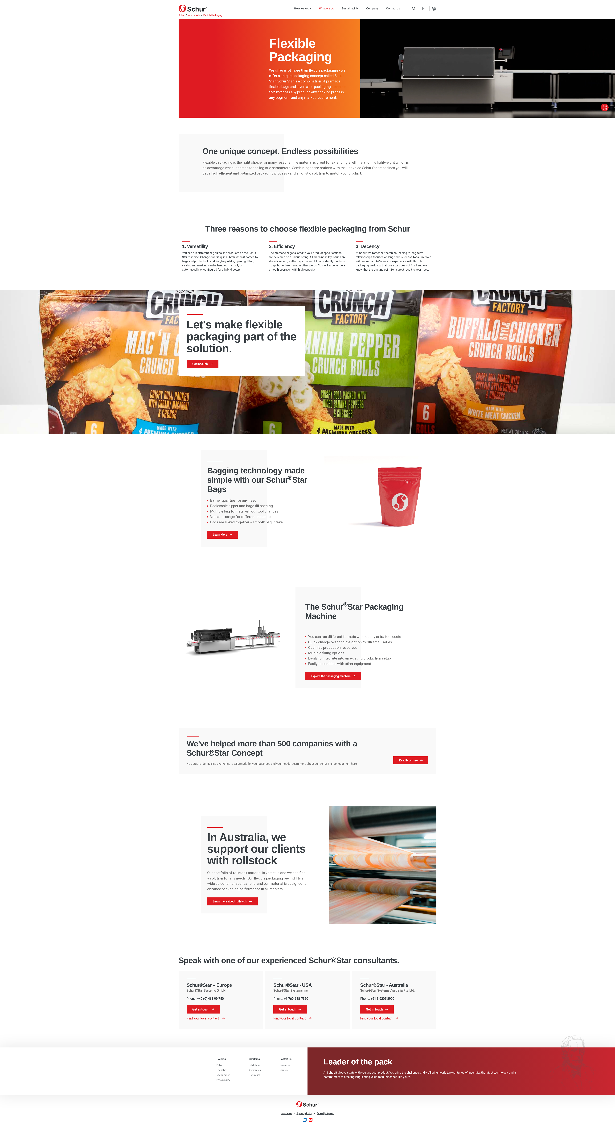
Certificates (255, 1070)
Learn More (220, 534)
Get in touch (200, 364)
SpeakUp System (325, 1113)
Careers (284, 1070)
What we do (326, 8)
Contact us (393, 8)
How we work (302, 8)
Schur (181, 15)
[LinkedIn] (305, 1119)
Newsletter (286, 1113)
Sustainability (350, 8)
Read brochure (408, 760)
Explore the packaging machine (331, 676)
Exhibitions (254, 1065)
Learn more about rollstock (230, 901)
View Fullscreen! (605, 107)
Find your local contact (203, 1018)
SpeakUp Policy (304, 1113)
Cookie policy (223, 1075)
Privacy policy (223, 1080)
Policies (220, 1065)
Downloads (254, 1075)
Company (372, 8)
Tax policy (221, 1070)
